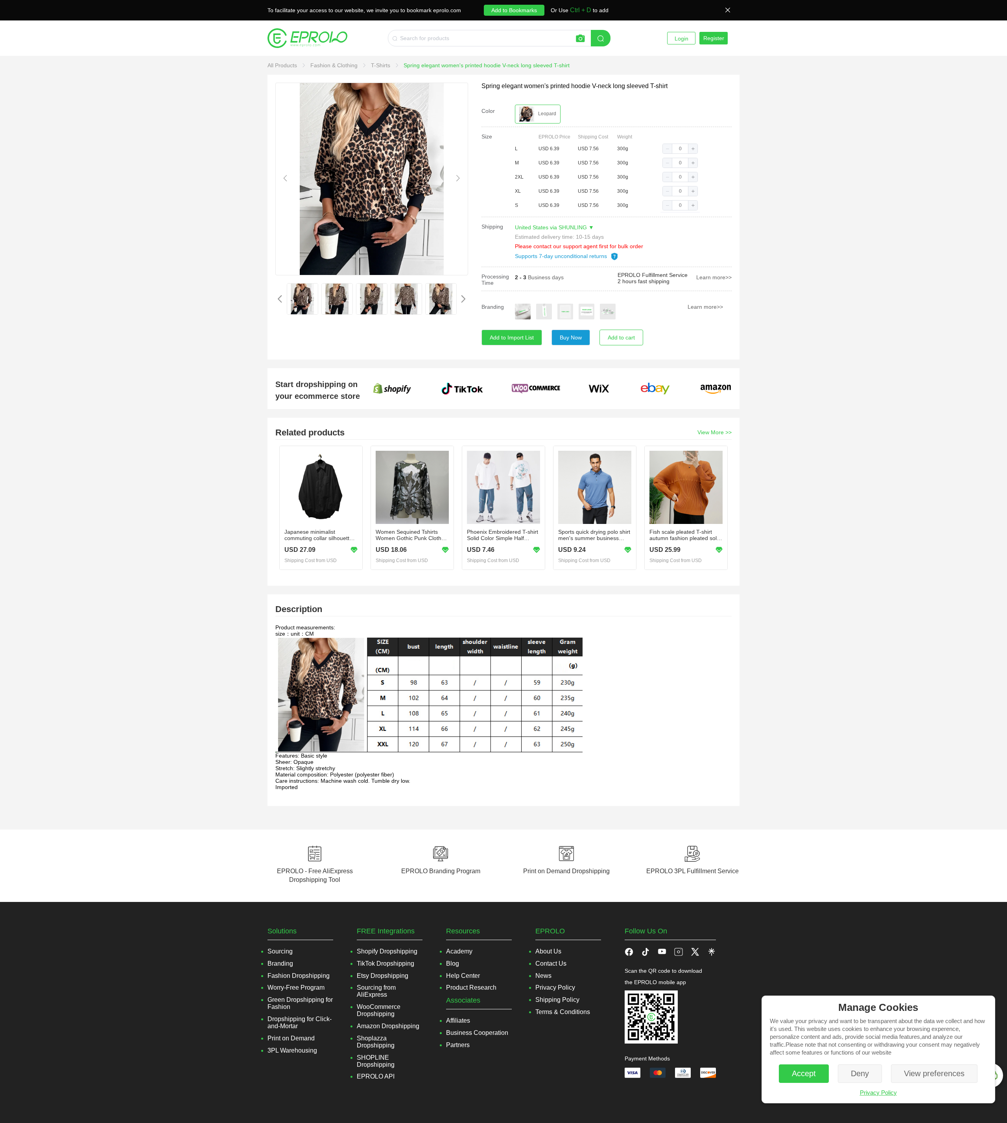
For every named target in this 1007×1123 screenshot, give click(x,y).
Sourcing (280, 951)
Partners (458, 1045)
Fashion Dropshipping (298, 975)
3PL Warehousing (292, 1050)
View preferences (934, 1073)
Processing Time (495, 279)
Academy (459, 951)
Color (488, 111)
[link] (283, 65)
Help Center (463, 975)
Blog (452, 963)
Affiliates (458, 1020)
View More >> (714, 432)
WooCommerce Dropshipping (378, 1010)
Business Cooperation (477, 1032)
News (543, 975)
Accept (804, 1073)
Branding (492, 307)
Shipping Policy (557, 999)
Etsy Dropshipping (382, 975)
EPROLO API (376, 1076)
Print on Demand (291, 1038)
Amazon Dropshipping (388, 1026)
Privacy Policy (878, 1092)
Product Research (471, 987)
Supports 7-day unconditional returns (562, 256)
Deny (860, 1073)
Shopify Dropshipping (387, 951)
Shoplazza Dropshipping (376, 1042)
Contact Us (550, 963)
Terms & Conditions (562, 1012)
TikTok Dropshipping (385, 963)
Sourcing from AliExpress (376, 991)
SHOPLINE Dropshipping (376, 1061)
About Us (548, 951)
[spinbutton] (680, 149)
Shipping (492, 226)
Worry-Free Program (296, 987)
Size (486, 136)
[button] (667, 148)
